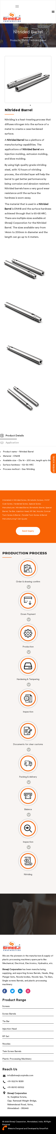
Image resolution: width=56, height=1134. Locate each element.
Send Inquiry (28, 531)
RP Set (5, 1036)
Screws (6, 1006)
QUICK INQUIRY (53, 457)
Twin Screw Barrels (11, 1051)
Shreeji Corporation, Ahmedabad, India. (26, 1122)
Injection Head (9, 1029)
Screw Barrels (9, 1014)
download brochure (19, 923)
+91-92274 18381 (15, 1081)
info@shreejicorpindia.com (20, 1075)
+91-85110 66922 (15, 1087)
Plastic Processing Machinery (16, 1059)
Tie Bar (5, 1021)
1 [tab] (30, 105)
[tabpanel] (28, 79)
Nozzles (6, 1044)
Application (12, 442)
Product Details (15, 435)
